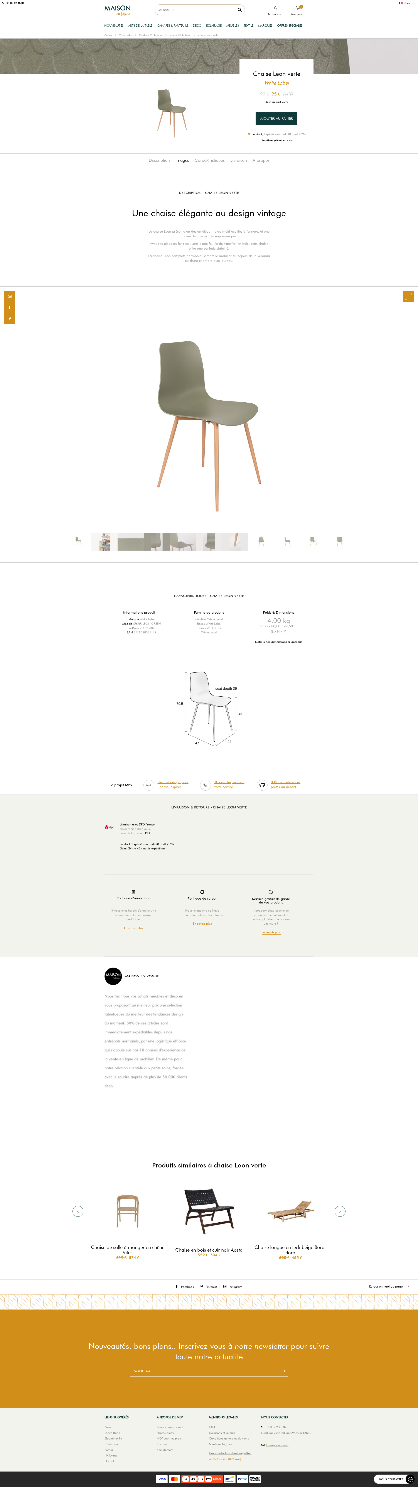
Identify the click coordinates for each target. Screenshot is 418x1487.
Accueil (108, 34)
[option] (209, 424)
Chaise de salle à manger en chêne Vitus (127, 1250)
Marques (265, 25)
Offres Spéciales (289, 25)
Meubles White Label (151, 34)
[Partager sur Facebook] (9, 307)
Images (182, 160)
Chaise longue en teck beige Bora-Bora (290, 1250)
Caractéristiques (210, 160)
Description (159, 160)
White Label (126, 34)
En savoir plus (133, 928)
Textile (248, 25)
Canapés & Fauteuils (172, 25)
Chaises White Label (209, 628)
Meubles (232, 25)
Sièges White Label (180, 34)
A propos (261, 160)
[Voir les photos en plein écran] (408, 296)
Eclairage (214, 25)
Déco (197, 25)
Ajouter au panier (276, 118)
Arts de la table (140, 25)
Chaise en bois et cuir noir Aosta (209, 1249)
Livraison (238, 160)
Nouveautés (113, 25)
